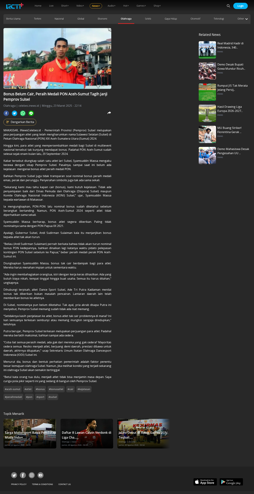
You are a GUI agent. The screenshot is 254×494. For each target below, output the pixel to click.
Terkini (37, 18)
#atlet (28, 389)
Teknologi (219, 18)
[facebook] (6, 113)
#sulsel (53, 397)
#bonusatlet (56, 389)
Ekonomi (102, 18)
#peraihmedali (13, 397)
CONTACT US (64, 484)
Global (80, 18)
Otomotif (195, 18)
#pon (29, 397)
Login (240, 5)
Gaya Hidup (171, 18)
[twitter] (14, 113)
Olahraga (126, 18)
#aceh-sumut (12, 389)
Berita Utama (13, 18)
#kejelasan (84, 389)
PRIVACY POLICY (18, 484)
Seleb (148, 18)
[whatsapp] (23, 113)
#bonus (40, 389)
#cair (70, 389)
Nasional (59, 18)
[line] (31, 113)
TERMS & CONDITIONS (42, 484)
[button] (166, 433)
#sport (40, 397)
